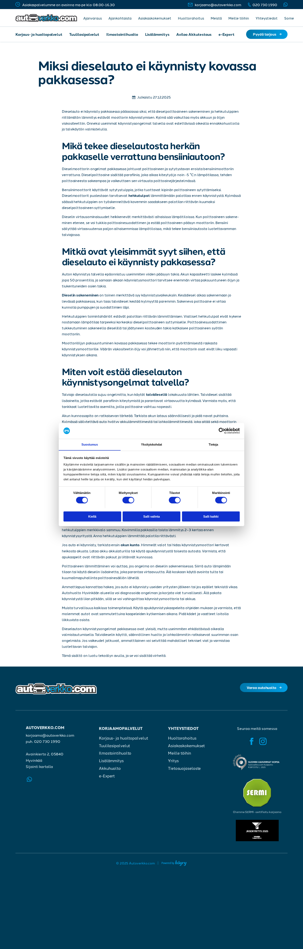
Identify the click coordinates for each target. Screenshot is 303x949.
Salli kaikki (210, 516)
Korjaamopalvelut (120, 728)
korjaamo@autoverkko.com (218, 4)
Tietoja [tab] (213, 444)
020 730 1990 (264, 4)
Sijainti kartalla (39, 766)
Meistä (216, 17)
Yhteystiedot (267, 17)
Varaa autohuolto (261, 687)
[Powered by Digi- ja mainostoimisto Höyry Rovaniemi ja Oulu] (174, 862)
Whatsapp (285, 4)
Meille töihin (238, 17)
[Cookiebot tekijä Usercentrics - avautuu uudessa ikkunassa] (222, 431)
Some (289, 17)
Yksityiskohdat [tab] (151, 444)
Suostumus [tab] (89, 444)
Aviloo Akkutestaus (193, 34)
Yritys (173, 760)
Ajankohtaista (120, 17)
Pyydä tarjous (264, 34)
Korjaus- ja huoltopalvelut (38, 34)
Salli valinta (151, 516)
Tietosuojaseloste (184, 768)
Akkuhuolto (110, 768)
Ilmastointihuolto (122, 34)
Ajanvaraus (92, 17)
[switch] (128, 500)
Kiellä (92, 516)
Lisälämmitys (157, 34)
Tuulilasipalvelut (84, 34)
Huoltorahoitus (191, 17)
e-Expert (226, 34)
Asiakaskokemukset (154, 17)
